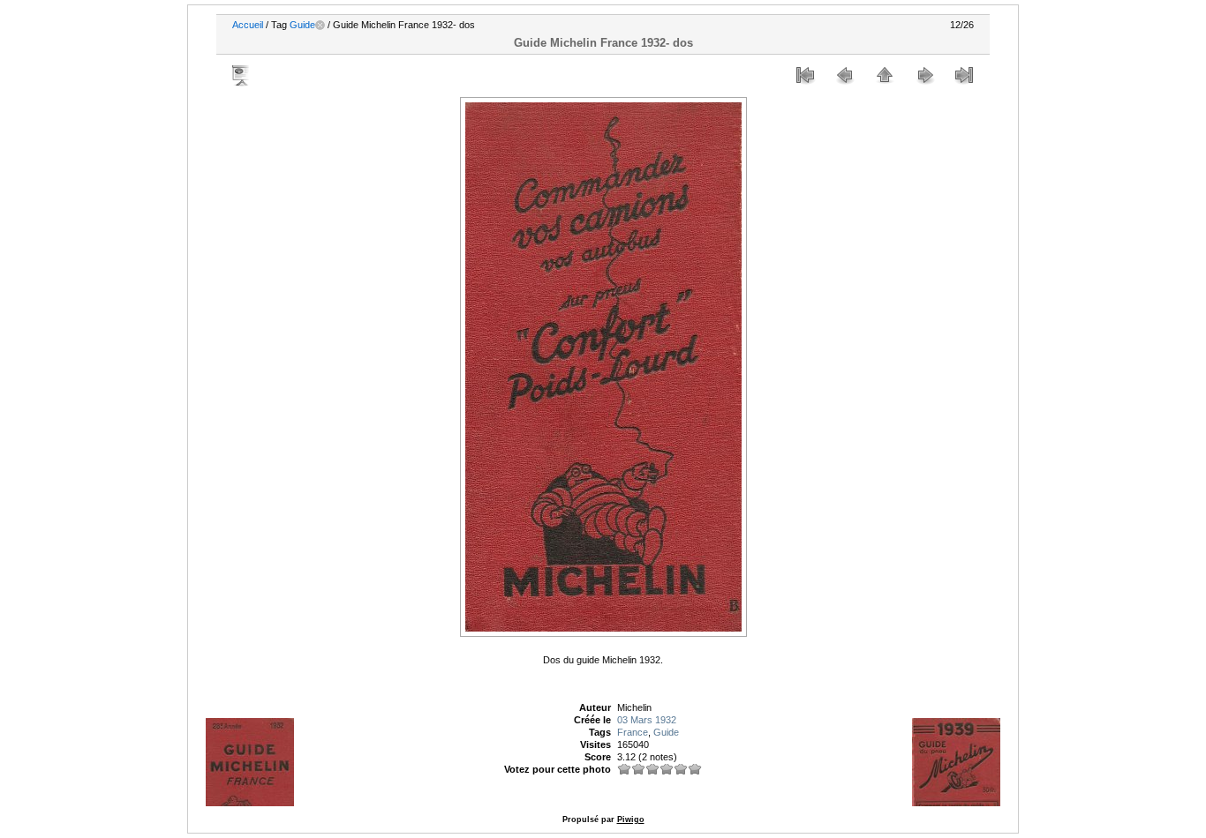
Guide (302, 24)
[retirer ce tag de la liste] (320, 24)
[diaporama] (241, 75)
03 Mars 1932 (646, 720)
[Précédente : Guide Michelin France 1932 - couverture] (844, 75)
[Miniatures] (884, 75)
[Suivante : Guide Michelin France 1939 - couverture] (924, 75)
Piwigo (630, 819)
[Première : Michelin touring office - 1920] (805, 75)
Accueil (247, 24)
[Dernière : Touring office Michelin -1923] (964, 75)
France (632, 732)
